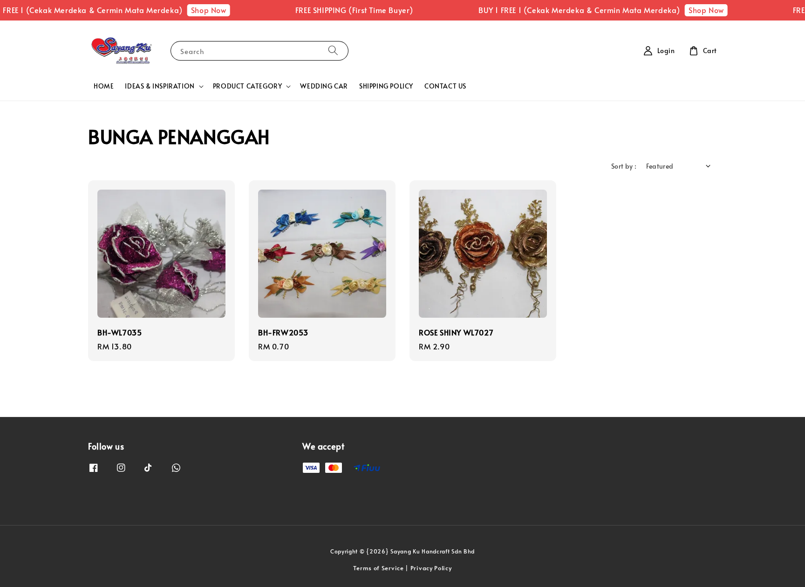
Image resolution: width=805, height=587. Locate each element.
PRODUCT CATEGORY (247, 86)
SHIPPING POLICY (386, 86)
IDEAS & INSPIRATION (159, 86)
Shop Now (199, 10)
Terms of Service (378, 568)
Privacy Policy (431, 568)
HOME (104, 86)
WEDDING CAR (324, 86)
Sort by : (624, 166)
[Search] (333, 50)
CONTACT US (445, 86)
